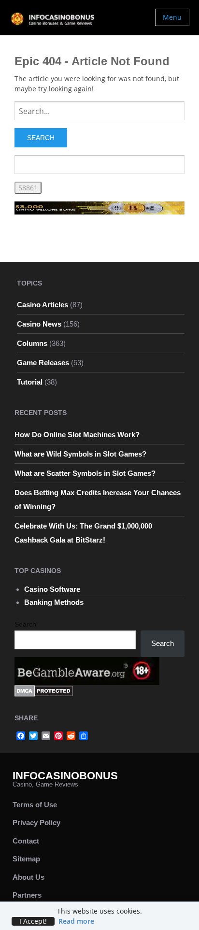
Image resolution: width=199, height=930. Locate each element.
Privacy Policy (36, 822)
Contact (26, 841)
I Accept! (33, 921)
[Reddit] (71, 735)
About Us (28, 877)
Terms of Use (35, 805)
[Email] (46, 735)
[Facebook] (20, 735)
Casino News (39, 324)
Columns (32, 343)
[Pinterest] (58, 735)
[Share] (83, 735)
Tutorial (30, 382)
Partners (27, 895)
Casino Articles (42, 304)
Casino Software (52, 589)
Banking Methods (54, 602)
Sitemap (26, 859)
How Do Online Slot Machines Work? (77, 434)
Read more (76, 921)
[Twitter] (33, 735)
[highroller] (99, 207)
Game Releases (43, 362)
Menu (172, 17)
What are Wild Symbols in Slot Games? (80, 454)
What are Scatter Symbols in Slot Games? (85, 473)
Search (25, 624)
